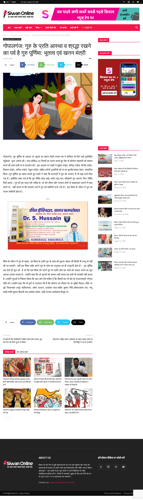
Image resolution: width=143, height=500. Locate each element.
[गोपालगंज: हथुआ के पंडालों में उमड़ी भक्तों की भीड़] (17, 398)
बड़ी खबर (28, 27)
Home (5, 35)
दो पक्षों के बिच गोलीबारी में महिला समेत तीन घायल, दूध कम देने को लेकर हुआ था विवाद (22, 340)
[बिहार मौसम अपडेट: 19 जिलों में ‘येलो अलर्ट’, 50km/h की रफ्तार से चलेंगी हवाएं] (105, 159)
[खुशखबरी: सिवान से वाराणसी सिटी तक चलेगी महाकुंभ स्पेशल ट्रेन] (105, 199)
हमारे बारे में (74, 27)
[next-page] (9, 418)
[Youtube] (138, 2)
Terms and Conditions (112, 493)
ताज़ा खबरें (18, 27)
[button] (136, 27)
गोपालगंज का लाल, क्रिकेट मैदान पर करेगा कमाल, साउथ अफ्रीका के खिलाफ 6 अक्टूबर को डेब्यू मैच (78, 382)
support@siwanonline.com (62, 482)
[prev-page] (5, 418)
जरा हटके (63, 27)
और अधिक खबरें (22, 352)
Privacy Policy (129, 493)
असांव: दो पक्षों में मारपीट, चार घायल (124, 249)
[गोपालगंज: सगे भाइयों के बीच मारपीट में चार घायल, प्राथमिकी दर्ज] (78, 398)
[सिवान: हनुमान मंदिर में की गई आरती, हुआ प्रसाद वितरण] (105, 226)
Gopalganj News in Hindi (19, 35)
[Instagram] (129, 2)
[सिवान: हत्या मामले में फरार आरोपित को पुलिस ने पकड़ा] (105, 186)
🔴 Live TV (87, 27)
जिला (37, 27)
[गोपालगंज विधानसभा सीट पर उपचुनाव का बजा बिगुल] (48, 398)
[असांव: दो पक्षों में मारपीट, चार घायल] (105, 252)
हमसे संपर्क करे (51, 27)
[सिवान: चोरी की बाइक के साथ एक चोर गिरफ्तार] (105, 239)
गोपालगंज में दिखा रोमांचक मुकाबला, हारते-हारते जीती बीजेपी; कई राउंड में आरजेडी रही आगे (17, 382)
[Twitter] (133, 2)
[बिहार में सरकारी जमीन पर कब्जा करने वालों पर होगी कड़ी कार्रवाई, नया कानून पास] (105, 212)
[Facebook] (124, 2)
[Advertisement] (47, 147)
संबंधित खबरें (9, 352)
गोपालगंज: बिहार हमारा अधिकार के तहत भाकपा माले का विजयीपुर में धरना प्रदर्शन (72, 340)
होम (9, 27)
